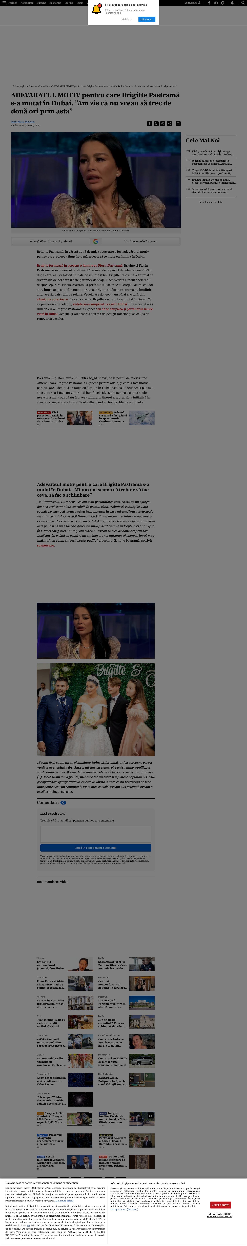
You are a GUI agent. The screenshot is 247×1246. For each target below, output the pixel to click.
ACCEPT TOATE (220, 1205)
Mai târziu (127, 19)
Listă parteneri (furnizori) (124, 1209)
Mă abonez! (146, 19)
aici (28, 1226)
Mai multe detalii (64, 1200)
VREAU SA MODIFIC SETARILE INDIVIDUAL (219, 1215)
